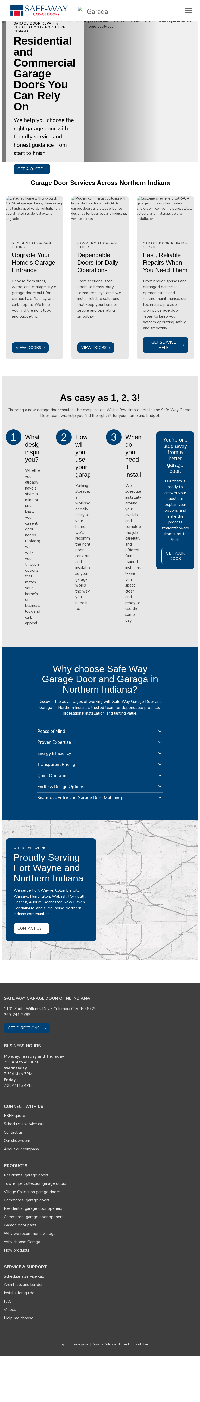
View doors (28, 347)
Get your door (175, 556)
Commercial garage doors (26, 1200)
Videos (10, 1309)
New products (16, 1250)
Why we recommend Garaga (29, 1233)
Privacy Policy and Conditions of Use (120, 1344)
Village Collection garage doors (32, 1191)
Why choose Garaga (22, 1241)
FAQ (8, 1301)
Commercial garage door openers (33, 1216)
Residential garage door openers (33, 1208)
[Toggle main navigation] (188, 10)
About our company (21, 1149)
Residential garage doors (26, 1175)
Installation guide (19, 1293)
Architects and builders (24, 1284)
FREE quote (14, 1115)
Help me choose (18, 1318)
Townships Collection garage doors (35, 1183)
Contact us (29, 928)
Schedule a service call (24, 1124)
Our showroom (17, 1140)
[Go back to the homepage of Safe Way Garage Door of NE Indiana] (39, 10)
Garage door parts (20, 1225)
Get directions (24, 1028)
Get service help (163, 345)
